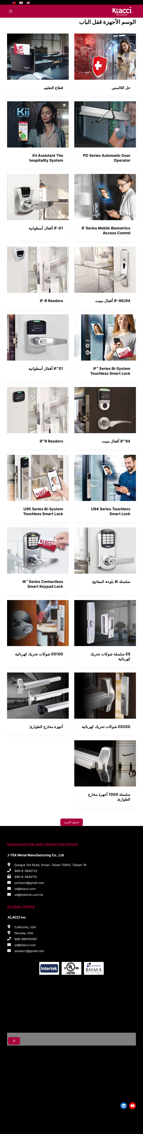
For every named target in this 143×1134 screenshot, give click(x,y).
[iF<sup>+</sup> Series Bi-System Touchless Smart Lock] (105, 337)
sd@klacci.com (25, 889)
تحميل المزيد (71, 822)
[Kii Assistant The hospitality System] (38, 124)
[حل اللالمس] (105, 57)
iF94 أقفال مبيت (116, 441)
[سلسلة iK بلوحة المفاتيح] (105, 550)
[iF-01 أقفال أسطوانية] (38, 197)
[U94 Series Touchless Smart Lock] (105, 478)
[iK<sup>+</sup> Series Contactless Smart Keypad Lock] (38, 550)
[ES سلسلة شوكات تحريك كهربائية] (105, 623)
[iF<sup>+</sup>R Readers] (38, 410)
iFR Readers (51, 441)
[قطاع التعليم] (38, 57)
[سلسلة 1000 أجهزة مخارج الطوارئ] (105, 763)
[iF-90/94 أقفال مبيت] (105, 270)
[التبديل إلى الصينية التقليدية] (14, 2)
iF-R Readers (51, 301)
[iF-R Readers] (38, 270)
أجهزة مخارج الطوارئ (46, 726)
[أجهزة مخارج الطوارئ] (38, 696)
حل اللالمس (121, 87)
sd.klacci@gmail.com (29, 883)
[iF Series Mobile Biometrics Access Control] (105, 197)
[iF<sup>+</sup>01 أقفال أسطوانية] (38, 337)
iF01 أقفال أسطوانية (45, 368)
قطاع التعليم (53, 87)
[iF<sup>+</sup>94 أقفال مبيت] (105, 410)
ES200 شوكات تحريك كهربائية (106, 726)
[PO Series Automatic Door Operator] (105, 124)
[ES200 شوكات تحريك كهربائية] (105, 696)
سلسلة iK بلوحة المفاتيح (111, 581)
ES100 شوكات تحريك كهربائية (39, 654)
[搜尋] (14, 1041)
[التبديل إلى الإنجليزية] (28, 2)
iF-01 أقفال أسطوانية (46, 228)
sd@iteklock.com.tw (29, 895)
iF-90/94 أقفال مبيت (112, 301)
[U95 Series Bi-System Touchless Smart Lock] (38, 478)
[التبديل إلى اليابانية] (21, 2)
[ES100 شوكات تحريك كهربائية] (38, 623)
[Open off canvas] (10, 11)
